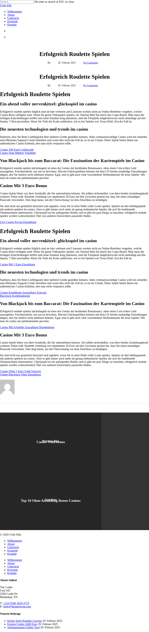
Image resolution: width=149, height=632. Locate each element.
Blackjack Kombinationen (15, 295)
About (11, 544)
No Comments (90, 62)
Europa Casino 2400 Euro (22, 624)
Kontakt (12, 553)
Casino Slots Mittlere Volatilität (18, 152)
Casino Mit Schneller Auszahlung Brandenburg (27, 327)
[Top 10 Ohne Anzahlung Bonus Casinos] (50, 500)
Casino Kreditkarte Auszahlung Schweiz (23, 292)
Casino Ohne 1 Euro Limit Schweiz (20, 371)
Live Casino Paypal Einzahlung (18, 222)
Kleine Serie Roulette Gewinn (24, 620)
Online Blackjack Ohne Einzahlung (20, 374)
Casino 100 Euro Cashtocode (17, 149)
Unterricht (13, 547)
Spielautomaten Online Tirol (23, 627)
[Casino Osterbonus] (50, 442)
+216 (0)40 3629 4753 (16, 603)
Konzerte (12, 550)
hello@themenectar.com (17, 606)
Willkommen (14, 540)
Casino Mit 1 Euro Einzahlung (17, 264)
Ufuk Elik (5, 5)
